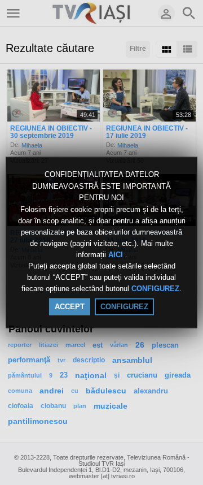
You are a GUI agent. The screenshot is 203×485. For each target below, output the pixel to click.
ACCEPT (70, 306)
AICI (116, 254)
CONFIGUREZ (155, 288)
